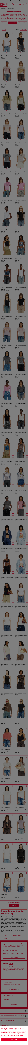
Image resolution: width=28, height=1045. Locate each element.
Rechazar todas (14, 1043)
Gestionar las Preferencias (18, 1033)
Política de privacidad (9, 1035)
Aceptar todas (14, 1039)
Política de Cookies (19, 1035)
